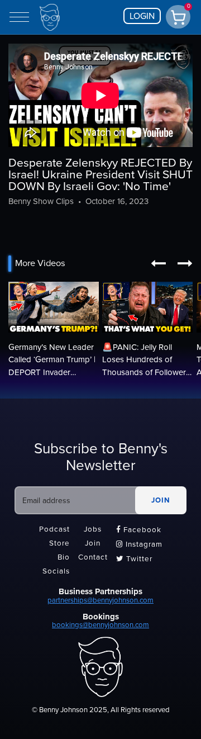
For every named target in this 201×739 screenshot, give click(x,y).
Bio (64, 557)
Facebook (138, 529)
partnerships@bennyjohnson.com (100, 600)
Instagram (139, 544)
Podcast (54, 529)
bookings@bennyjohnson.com (100, 624)
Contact (93, 557)
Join (92, 543)
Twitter (134, 559)
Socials (56, 571)
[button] (158, 263)
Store (59, 543)
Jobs (93, 529)
